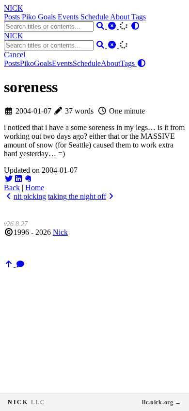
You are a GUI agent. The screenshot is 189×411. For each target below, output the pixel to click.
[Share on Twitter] (9, 179)
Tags (138, 17)
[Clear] (113, 26)
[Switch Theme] (135, 26)
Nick (60, 232)
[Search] (101, 26)
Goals (48, 17)
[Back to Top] (10, 264)
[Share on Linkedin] (18, 179)
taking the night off (77, 196)
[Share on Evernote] (28, 179)
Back (12, 187)
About (120, 17)
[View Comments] (20, 264)
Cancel (14, 54)
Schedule (95, 17)
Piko (30, 17)
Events (69, 17)
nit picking (30, 196)
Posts (13, 17)
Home (34, 187)
